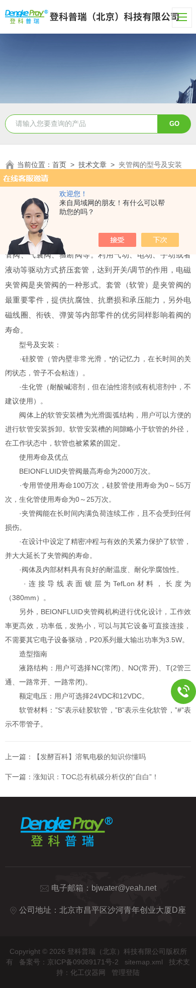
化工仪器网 (88, 972)
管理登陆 (126, 972)
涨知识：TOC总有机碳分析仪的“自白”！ (96, 777)
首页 (59, 165)
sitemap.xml (144, 962)
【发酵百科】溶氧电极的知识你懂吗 (89, 757)
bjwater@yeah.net (123, 888)
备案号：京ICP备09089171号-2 (69, 962)
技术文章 (92, 165)
